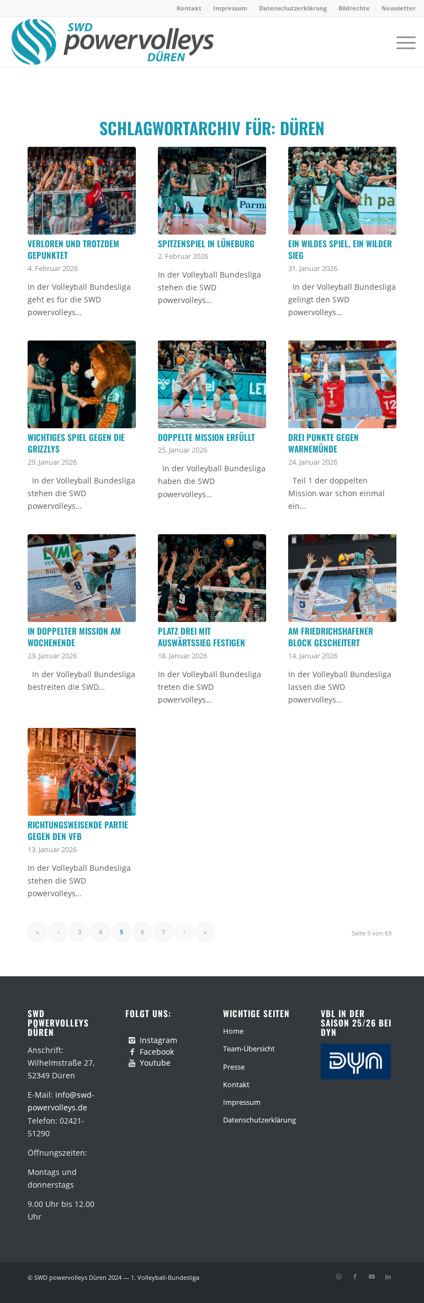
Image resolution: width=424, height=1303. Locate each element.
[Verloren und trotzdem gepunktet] (82, 191)
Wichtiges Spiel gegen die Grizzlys (76, 443)
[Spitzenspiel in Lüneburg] (212, 191)
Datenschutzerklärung (293, 8)
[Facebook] (131, 1051)
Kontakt (189, 8)
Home (233, 1031)
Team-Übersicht (249, 1049)
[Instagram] (131, 1040)
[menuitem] (189, 8)
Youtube (155, 1062)
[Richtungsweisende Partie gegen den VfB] (82, 772)
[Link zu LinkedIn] (388, 1276)
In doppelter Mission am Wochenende (74, 637)
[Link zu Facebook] (355, 1276)
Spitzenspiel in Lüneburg (206, 243)
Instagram (158, 1040)
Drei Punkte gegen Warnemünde (323, 443)
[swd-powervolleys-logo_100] (111, 42)
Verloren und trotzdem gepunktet (73, 249)
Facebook (157, 1051)
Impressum (230, 8)
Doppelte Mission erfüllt (206, 437)
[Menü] (400, 42)
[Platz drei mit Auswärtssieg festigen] (212, 578)
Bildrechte (354, 8)
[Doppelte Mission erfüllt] (212, 384)
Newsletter (398, 8)
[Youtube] (131, 1062)
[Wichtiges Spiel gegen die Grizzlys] (82, 384)
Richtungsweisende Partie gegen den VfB (78, 830)
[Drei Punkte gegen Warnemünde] (342, 384)
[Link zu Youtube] (371, 1276)
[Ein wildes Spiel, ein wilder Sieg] (342, 191)
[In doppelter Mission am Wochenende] (82, 578)
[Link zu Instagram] (338, 1276)
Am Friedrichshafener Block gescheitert (330, 637)
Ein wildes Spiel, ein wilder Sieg (340, 249)
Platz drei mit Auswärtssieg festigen (201, 637)
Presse (234, 1067)
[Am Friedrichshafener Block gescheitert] (342, 578)
